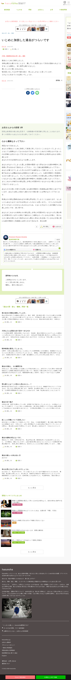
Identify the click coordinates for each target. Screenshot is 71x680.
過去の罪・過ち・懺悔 (8, 33)
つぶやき (19, 9)
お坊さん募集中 (6, 642)
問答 (30, 9)
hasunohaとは (6, 639)
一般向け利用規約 (7, 647)
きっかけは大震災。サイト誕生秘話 (14, 628)
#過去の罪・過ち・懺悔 (18, 56)
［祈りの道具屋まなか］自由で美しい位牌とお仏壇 (32, 25)
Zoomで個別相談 (20, 677)
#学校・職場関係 (7, 56)
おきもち (58, 226)
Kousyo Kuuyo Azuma (18, 237)
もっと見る (32, 488)
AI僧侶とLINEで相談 (50, 677)
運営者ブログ (6, 663)
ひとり (4, 46)
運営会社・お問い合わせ (9, 661)
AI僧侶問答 (63, 9)
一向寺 (58, 239)
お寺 (51, 9)
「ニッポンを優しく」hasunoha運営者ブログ (15, 625)
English (4, 655)
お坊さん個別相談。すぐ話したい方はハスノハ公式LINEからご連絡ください (32, 21)
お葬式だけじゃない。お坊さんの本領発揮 (16, 631)
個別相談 (7, 9)
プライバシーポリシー (8, 645)
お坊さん (41, 9)
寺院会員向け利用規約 (8, 650)
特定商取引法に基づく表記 (9, 653)
